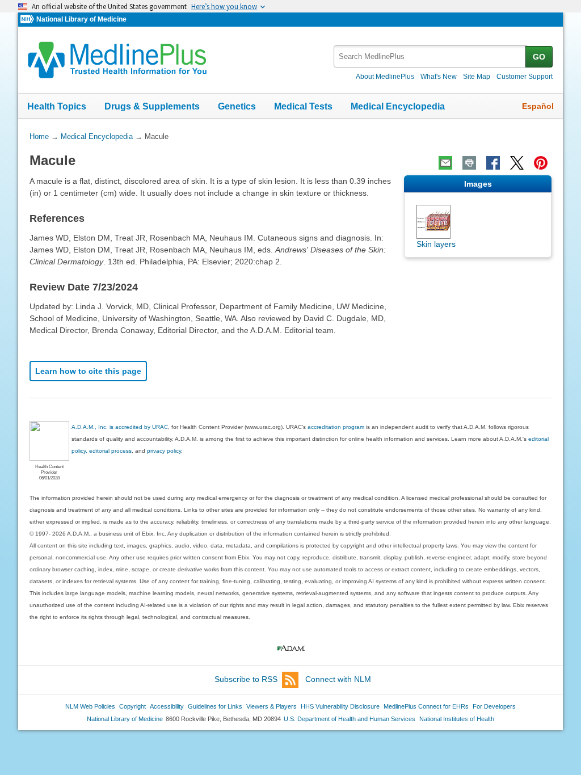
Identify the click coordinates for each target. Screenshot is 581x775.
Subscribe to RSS (245, 679)
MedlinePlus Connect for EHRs (426, 706)
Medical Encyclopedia (398, 106)
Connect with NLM (338, 679)
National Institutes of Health (456, 718)
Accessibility (167, 706)
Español (538, 106)
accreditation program (336, 427)
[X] (517, 163)
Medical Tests (303, 106)
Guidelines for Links (215, 706)
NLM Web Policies (90, 706)
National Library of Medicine (81, 19)
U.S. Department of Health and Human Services (349, 718)
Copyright (132, 706)
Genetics (237, 106)
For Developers (494, 706)
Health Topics (56, 106)
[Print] (469, 163)
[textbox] (430, 56)
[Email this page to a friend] (445, 163)
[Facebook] (493, 163)
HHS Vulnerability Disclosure (340, 706)
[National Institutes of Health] (28, 20)
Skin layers (436, 243)
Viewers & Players (271, 706)
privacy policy (164, 451)
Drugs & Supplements (152, 106)
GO (539, 56)
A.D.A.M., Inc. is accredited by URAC (119, 427)
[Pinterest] (540, 163)
